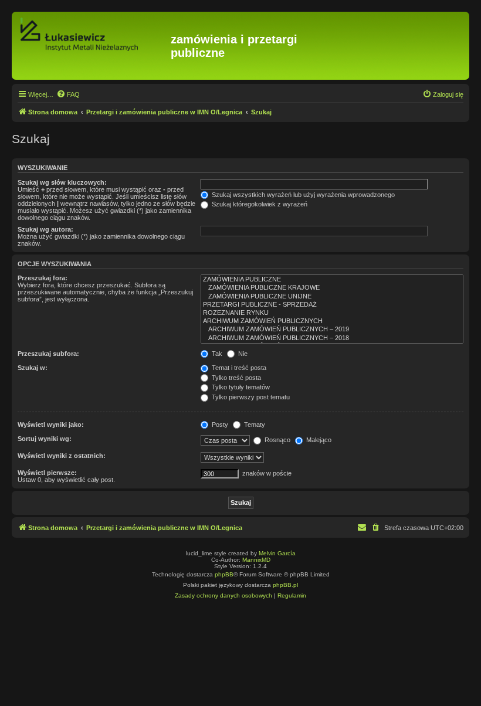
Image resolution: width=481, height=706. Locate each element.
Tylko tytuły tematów (240, 387)
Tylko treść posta (235, 377)
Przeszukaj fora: (42, 277)
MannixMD (256, 559)
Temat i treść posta (238, 367)
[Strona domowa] (93, 46)
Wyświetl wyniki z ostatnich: (62, 455)
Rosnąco (276, 439)
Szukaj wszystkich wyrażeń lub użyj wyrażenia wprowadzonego (302, 194)
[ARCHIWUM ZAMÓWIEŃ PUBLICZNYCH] (332, 321)
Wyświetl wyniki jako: (51, 424)
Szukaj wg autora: (45, 229)
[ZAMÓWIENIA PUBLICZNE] (332, 280)
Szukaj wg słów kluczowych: (62, 182)
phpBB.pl (285, 585)
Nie (242, 353)
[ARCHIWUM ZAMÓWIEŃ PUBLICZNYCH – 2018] (332, 338)
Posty (219, 424)
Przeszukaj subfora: (48, 353)
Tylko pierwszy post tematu (250, 396)
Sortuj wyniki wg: (45, 438)
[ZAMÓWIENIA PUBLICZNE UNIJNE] (332, 297)
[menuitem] (68, 94)
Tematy (253, 424)
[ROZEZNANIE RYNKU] (332, 313)
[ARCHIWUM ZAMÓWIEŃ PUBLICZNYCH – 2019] (332, 329)
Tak (216, 353)
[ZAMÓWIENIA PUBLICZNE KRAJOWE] (332, 288)
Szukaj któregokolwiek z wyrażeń (258, 204)
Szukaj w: (33, 367)
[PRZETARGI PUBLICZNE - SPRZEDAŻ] (332, 305)
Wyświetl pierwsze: (47, 472)
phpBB (224, 574)
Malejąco (317, 439)
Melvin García (277, 553)
